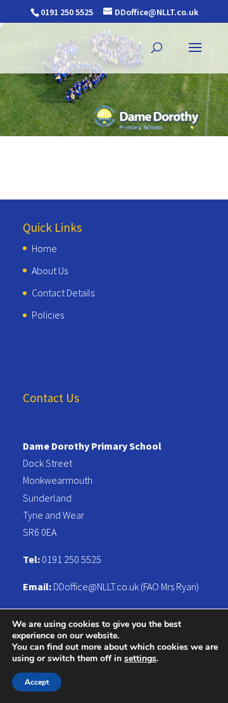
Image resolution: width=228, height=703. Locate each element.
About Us (50, 270)
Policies (48, 314)
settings (140, 658)
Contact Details (63, 292)
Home (44, 248)
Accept (37, 682)
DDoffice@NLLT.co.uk (96, 586)
